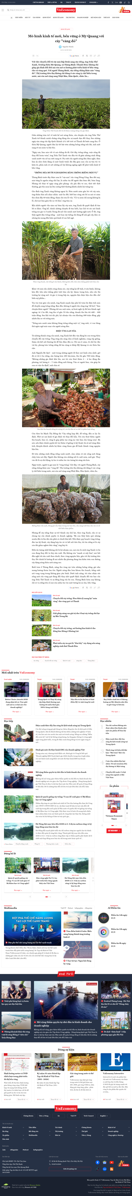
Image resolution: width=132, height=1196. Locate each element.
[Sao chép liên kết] (94, 55)
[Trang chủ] (11, 17)
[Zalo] (116, 2)
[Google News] (128, 2)
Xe (61, 2)
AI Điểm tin (114, 908)
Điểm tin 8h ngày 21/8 (118, 944)
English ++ (93, 2)
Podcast (70, 908)
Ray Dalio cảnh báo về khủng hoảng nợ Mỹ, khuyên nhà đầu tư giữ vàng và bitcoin (115, 702)
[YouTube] (120, 2)
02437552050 (56, 1164)
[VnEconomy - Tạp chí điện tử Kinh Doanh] (66, 1108)
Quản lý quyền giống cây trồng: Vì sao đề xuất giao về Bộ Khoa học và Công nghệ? (63, 798)
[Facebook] (108, 2)
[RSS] (112, 1169)
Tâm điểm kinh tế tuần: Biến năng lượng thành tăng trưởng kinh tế (78, 934)
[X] (112, 2)
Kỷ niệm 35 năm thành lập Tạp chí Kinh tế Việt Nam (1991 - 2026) (48, 1076)
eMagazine (88, 908)
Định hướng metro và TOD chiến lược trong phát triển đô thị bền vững (16, 1076)
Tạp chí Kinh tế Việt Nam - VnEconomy (116, 1187)
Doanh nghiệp (82, 17)
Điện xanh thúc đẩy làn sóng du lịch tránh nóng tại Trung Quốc (63, 726)
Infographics (79, 908)
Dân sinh (115, 17)
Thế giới (106, 17)
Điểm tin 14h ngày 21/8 (119, 916)
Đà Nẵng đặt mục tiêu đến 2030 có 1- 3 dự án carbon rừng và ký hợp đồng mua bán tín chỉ (64, 825)
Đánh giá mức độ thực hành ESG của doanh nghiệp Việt (60, 750)
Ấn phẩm (114, 786)
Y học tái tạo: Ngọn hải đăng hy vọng (77, 962)
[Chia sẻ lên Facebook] (83, 55)
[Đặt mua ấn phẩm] (124, 10)
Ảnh (3, 1150)
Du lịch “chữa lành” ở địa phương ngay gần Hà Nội (113, 1033)
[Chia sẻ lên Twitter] (87, 55)
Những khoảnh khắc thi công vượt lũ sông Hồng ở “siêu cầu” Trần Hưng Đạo (16, 1035)
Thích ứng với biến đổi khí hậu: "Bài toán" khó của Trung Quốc (116, 752)
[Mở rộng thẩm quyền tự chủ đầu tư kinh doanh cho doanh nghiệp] (66, 1000)
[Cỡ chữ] (37, 55)
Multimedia (10, 908)
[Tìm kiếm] (8, 10)
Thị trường (70, 17)
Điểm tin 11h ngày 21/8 (119, 930)
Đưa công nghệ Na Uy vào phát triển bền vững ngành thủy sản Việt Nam (46, 880)
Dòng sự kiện (66, 1049)
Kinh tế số (47, 17)
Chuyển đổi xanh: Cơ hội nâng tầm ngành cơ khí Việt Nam (116, 774)
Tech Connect (80, 2)
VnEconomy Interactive (113, 1074)
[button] (46, 896)
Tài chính (36, 17)
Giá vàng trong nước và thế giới (82, 1075)
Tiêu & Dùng (52, 2)
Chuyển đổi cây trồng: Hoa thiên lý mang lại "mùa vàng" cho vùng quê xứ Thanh (75, 600)
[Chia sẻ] (98, 55)
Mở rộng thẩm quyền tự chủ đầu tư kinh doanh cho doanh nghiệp (61, 773)
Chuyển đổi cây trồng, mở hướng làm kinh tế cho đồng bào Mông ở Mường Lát (74, 629)
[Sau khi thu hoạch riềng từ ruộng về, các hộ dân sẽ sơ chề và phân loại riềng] (66, 370)
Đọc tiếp (8, 721)
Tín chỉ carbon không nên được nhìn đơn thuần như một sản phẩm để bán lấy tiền (116, 729)
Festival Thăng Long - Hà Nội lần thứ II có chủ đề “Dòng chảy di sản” (115, 1004)
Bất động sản (96, 17)
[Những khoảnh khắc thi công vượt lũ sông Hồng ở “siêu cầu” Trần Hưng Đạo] (16, 1020)
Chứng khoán (38, 2)
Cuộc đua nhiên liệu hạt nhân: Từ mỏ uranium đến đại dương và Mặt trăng (116, 763)
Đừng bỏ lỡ (10, 854)
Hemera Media (35, 1185)
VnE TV (68, 2)
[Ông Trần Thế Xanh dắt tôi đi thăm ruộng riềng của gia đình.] (66, 80)
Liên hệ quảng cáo (70, 1169)
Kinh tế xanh (58, 17)
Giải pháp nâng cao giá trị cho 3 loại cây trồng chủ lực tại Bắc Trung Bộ (76, 614)
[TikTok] (124, 2)
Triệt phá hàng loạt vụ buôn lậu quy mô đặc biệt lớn (15, 1002)
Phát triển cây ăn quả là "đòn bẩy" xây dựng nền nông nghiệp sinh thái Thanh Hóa (76, 644)
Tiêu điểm (19, 17)
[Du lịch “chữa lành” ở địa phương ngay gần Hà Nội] (115, 1020)
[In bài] (33, 55)
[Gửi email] (90, 55)
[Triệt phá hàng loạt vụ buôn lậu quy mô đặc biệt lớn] (16, 990)
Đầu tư (27, 17)
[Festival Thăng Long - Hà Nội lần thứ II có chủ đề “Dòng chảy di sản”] (115, 990)
